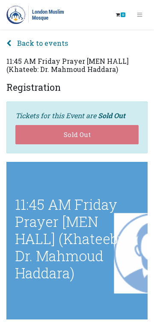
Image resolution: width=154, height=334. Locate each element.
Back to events (41, 43)
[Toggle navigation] (140, 15)
